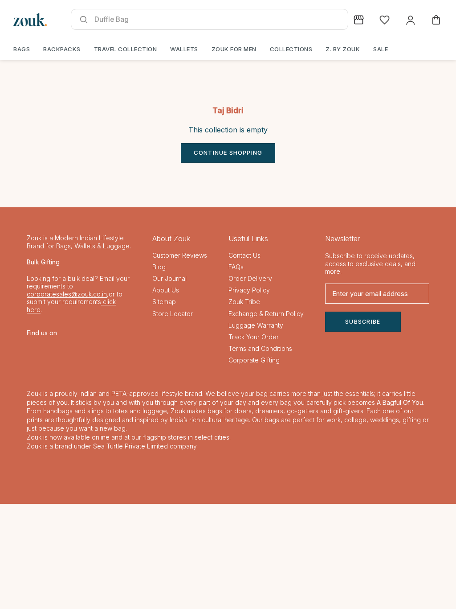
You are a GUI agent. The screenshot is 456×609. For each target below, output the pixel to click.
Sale (380, 49)
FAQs (236, 267)
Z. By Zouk (343, 49)
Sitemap (164, 301)
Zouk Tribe (244, 301)
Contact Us (244, 255)
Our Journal (169, 278)
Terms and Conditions (260, 348)
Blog (159, 267)
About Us (165, 290)
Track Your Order (253, 337)
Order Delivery (250, 278)
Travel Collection (125, 49)
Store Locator (172, 313)
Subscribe (363, 321)
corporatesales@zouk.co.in (67, 294)
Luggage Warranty (255, 325)
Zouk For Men (234, 49)
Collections (291, 49)
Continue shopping (228, 152)
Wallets (184, 49)
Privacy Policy (249, 290)
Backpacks (62, 49)
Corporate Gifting (254, 360)
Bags (21, 49)
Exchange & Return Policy (266, 313)
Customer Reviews (179, 255)
